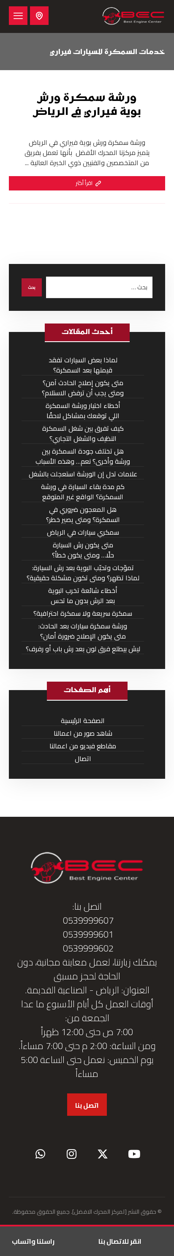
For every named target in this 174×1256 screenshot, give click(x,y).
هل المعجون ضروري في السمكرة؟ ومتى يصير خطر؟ (83, 514)
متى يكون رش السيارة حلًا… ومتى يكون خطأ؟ (83, 550)
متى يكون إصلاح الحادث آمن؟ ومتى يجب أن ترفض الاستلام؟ (83, 388)
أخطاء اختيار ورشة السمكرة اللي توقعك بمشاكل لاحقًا (83, 410)
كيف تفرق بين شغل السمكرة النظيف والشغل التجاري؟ (83, 433)
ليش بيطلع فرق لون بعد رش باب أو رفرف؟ (83, 649)
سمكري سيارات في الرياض (83, 532)
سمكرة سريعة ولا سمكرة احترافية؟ (82, 613)
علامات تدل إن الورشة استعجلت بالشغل (83, 474)
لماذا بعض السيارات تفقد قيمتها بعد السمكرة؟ (83, 365)
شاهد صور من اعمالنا (83, 733)
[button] (18, 15)
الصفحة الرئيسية (83, 720)
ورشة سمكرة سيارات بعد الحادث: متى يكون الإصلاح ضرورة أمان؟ (82, 631)
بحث (31, 287)
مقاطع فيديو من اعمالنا (82, 746)
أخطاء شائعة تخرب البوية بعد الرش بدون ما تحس (82, 595)
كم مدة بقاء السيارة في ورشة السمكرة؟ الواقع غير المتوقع (83, 491)
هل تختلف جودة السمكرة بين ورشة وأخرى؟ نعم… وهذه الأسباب (82, 456)
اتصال (83, 758)
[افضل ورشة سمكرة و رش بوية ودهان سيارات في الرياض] (133, 16)
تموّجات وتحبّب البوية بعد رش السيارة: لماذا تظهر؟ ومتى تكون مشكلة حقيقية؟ (83, 573)
